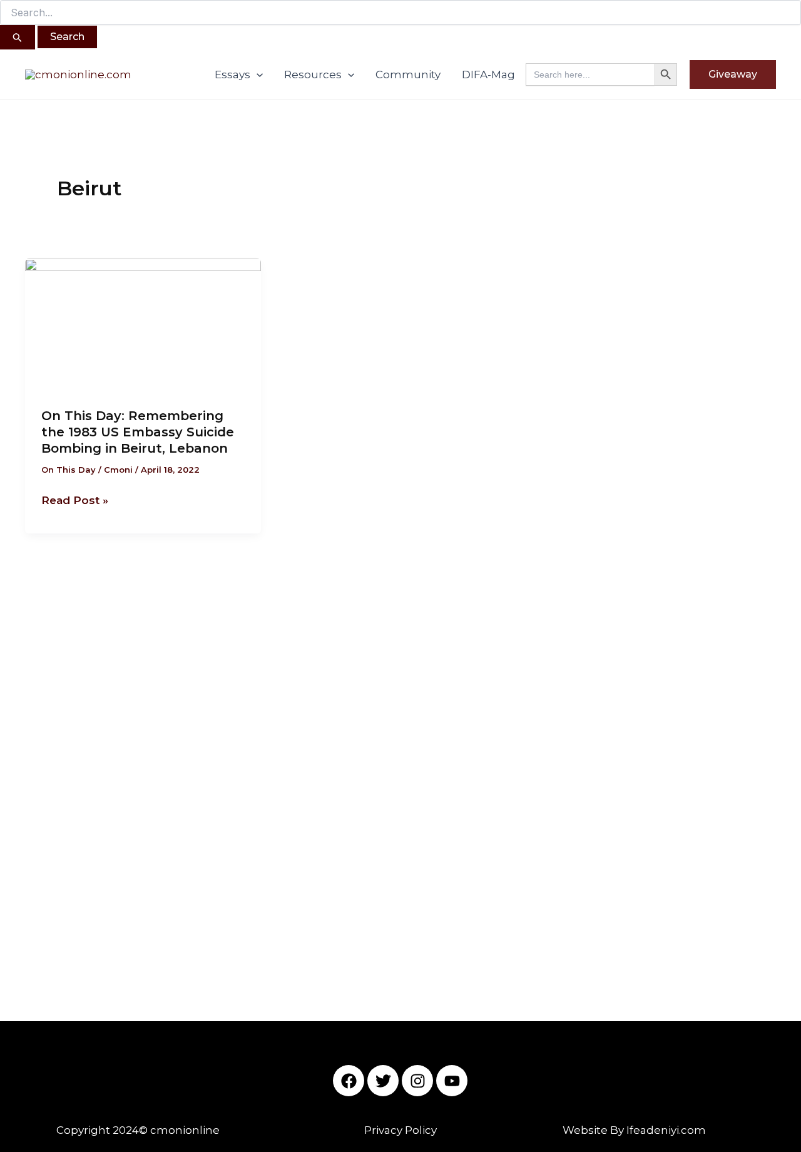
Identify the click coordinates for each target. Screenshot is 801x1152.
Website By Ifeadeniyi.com (634, 1130)
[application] (256, 74)
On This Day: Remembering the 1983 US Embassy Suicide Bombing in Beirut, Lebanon (137, 432)
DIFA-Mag (488, 74)
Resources (313, 74)
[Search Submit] (17, 37)
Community (408, 74)
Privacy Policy (400, 1130)
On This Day (68, 470)
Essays (232, 74)
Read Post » (74, 499)
